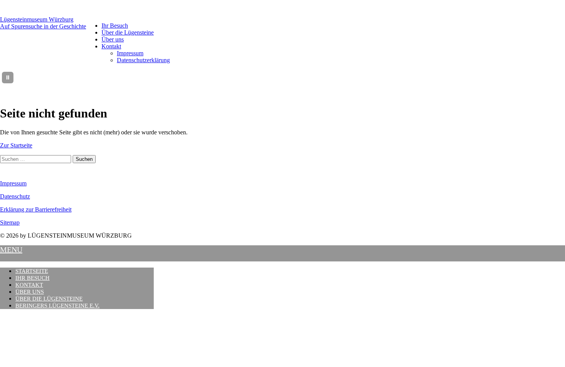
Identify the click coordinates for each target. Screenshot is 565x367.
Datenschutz (15, 196)
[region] (291, 77)
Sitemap (10, 222)
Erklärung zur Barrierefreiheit (35, 209)
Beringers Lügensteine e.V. (57, 306)
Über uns (112, 39)
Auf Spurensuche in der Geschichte (43, 26)
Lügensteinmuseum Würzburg (36, 19)
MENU (11, 249)
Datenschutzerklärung (143, 60)
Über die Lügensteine (127, 32)
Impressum (130, 53)
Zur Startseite (16, 145)
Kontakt (111, 46)
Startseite (31, 271)
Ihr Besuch (114, 25)
